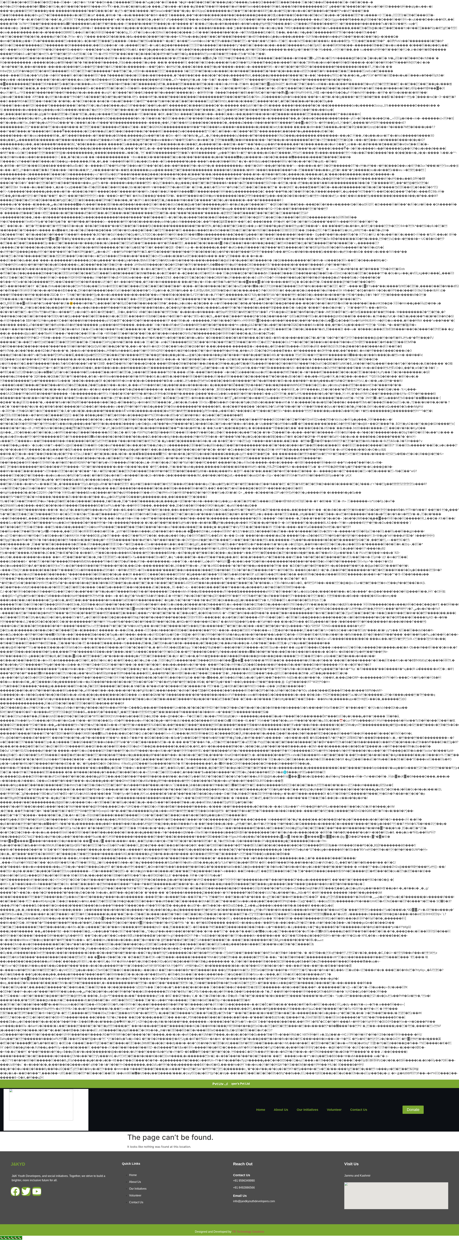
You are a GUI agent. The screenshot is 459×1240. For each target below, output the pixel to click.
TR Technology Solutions (248, 1231)
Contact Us (358, 1110)
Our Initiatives (307, 1110)
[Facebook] (15, 1191)
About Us (281, 1110)
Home (260, 1110)
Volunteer (334, 1110)
